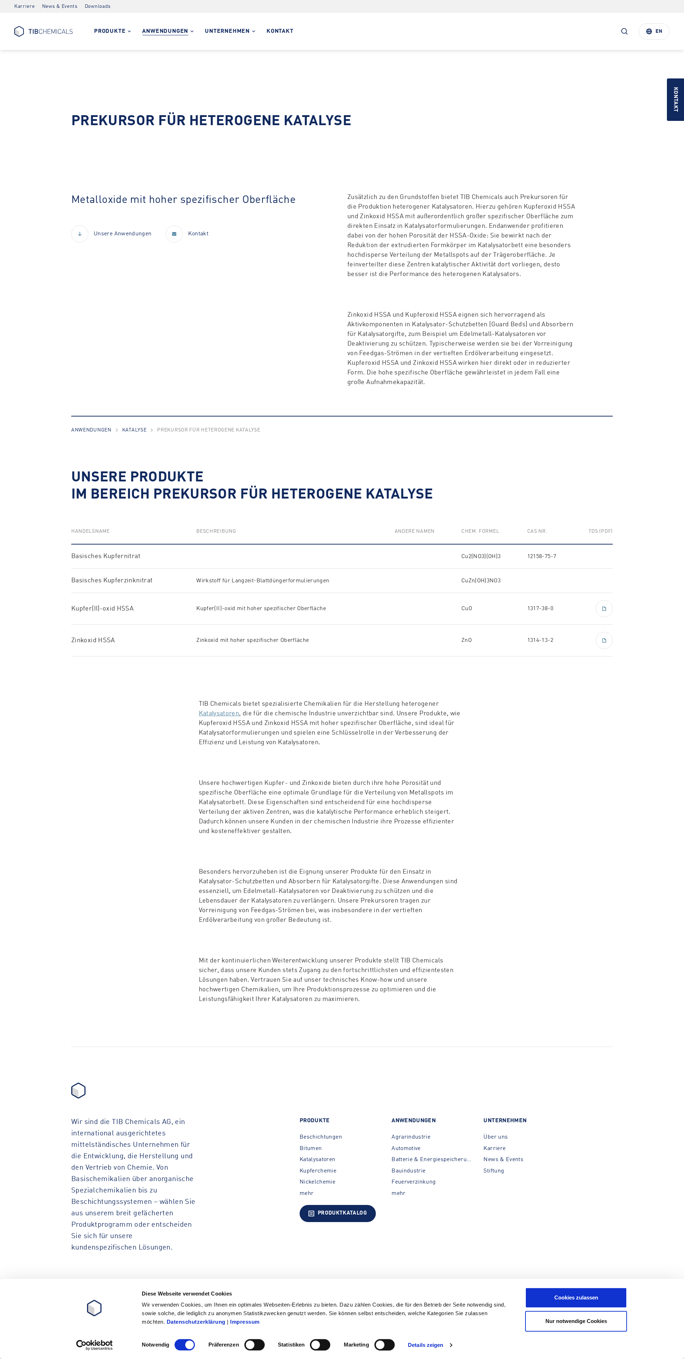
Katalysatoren (219, 713)
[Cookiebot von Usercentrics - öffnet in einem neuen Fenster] (94, 1345)
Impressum (245, 1322)
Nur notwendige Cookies (576, 1321)
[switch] (254, 1344)
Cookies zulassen (576, 1297)
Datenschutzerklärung (196, 1322)
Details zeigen (425, 1345)
